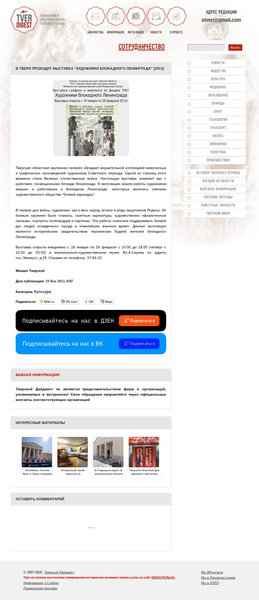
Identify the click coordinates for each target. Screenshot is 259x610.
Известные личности (218, 205)
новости (156, 32)
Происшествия (218, 160)
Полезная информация (218, 189)
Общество (218, 71)
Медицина (218, 87)
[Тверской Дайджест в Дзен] (91, 330)
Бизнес (218, 136)
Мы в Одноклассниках (218, 578)
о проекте (176, 32)
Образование (218, 95)
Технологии (218, 120)
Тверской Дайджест (59, 572)
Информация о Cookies (41, 583)
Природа (218, 103)
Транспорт (218, 128)
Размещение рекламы (40, 588)
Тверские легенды (218, 197)
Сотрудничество (142, 47)
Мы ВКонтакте (212, 572)
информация (115, 32)
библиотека (95, 32)
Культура (42, 291)
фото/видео (136, 32)
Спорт (218, 112)
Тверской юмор (218, 213)
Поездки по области (218, 181)
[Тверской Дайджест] (24, 20)
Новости (218, 63)
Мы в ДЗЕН (210, 583)
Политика (218, 152)
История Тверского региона (218, 173)
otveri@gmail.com (221, 19)
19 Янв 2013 (55, 281)
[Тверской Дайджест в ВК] (91, 353)
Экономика (218, 144)
